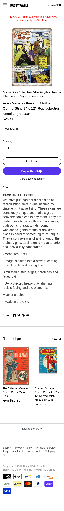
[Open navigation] (5, 5)
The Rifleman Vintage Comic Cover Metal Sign (15, 392)
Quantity (7, 141)
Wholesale (18, 451)
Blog (5, 451)
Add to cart (32, 161)
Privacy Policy (23, 447)
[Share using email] (27, 314)
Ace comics (10, 92)
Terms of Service (46, 447)
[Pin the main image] (23, 314)
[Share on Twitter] (18, 314)
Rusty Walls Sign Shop (35, 466)
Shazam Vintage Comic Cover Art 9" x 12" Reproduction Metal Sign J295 (47, 394)
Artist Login (34, 451)
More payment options (32, 178)
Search (7, 447)
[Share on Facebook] (14, 314)
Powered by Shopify (44, 469)
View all (56, 339)
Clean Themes (23, 469)
